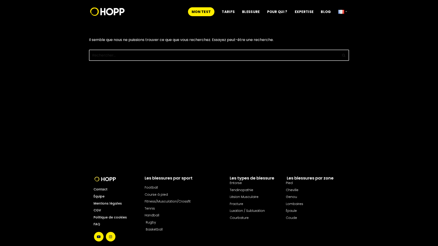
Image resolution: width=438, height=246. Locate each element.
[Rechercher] (344, 55)
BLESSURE (251, 11)
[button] (346, 12)
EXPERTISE (304, 11)
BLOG (326, 11)
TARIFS (228, 11)
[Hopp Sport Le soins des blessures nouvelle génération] (107, 11)
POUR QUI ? (277, 11)
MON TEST (201, 11)
